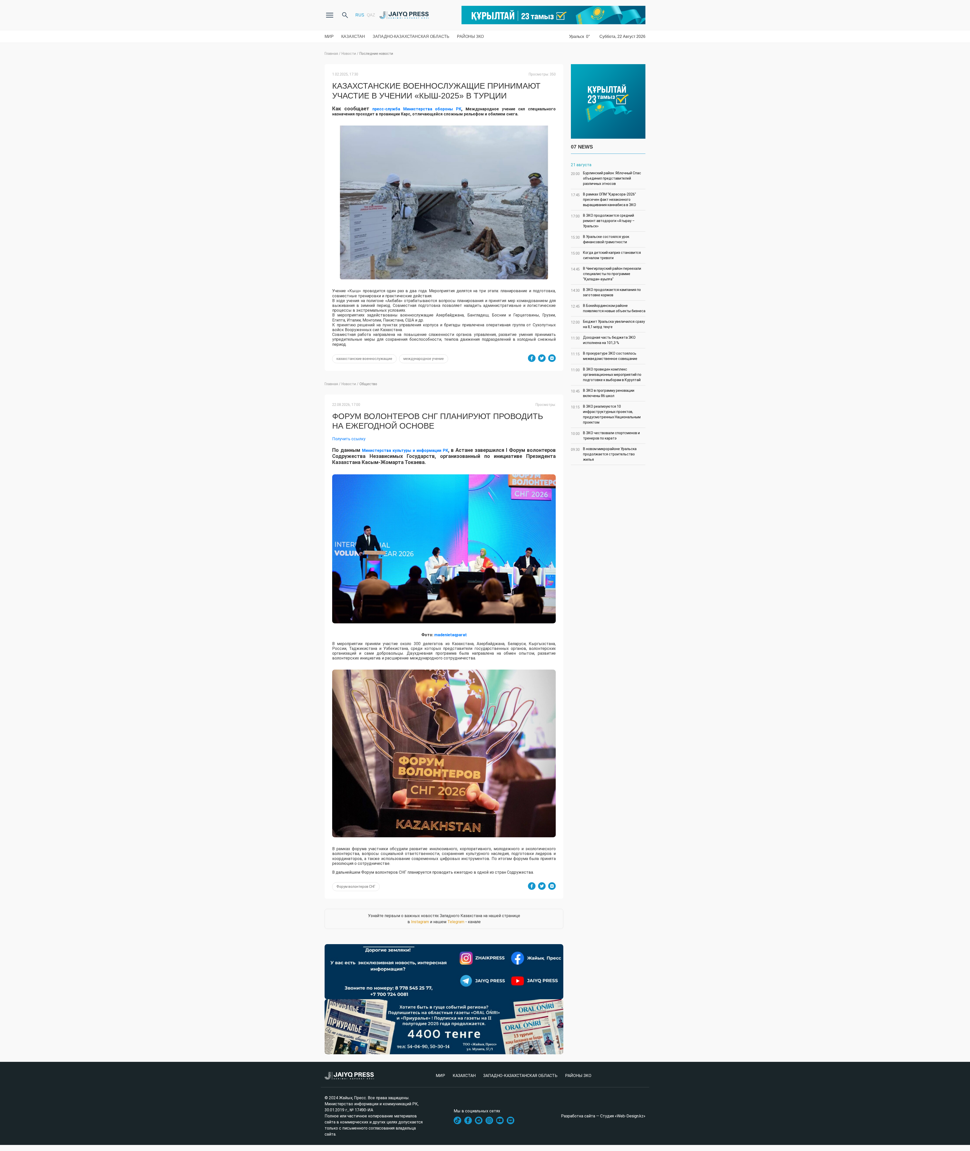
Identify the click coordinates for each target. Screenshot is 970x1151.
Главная (331, 54)
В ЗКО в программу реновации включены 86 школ (602, 393)
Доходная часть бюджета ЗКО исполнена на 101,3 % (603, 340)
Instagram (420, 921)
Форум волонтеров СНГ (355, 887)
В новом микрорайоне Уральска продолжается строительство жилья (604, 454)
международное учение (423, 359)
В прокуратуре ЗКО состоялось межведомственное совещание (604, 356)
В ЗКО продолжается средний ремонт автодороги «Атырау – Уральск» (603, 220)
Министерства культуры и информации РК (405, 450)
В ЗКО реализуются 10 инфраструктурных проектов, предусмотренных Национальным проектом (606, 414)
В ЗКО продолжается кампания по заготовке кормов (606, 292)
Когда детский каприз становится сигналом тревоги (606, 255)
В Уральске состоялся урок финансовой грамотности (600, 239)
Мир (329, 36)
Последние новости (376, 54)
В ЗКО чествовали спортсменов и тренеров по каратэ (605, 435)
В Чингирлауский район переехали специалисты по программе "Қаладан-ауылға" (606, 273)
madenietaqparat (450, 634)
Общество (368, 384)
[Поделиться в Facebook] (532, 358)
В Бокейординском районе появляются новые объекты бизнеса (608, 308)
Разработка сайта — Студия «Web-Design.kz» (603, 1116)
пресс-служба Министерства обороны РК (416, 109)
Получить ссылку (349, 438)
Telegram (455, 921)
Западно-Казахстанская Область (411, 36)
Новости (349, 54)
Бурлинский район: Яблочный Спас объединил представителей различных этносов (606, 178)
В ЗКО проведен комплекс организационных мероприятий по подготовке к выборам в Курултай (606, 374)
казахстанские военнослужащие (364, 359)
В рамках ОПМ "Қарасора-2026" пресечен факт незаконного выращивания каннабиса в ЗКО (603, 199)
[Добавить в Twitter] (542, 358)
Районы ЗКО (470, 36)
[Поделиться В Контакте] (552, 358)
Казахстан (353, 36)
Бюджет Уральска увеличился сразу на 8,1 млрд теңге (608, 324)
